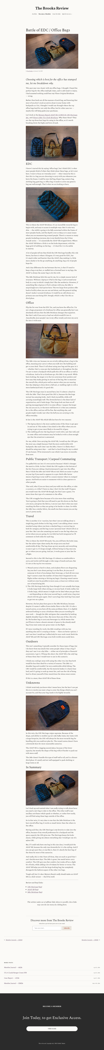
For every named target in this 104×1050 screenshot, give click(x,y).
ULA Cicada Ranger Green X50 (15, 973)
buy (40, 887)
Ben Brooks (30, 71)
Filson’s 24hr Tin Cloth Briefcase (45, 117)
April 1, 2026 (97, 978)
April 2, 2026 (97, 973)
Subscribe (67, 928)
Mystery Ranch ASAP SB (47, 115)
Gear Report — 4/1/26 (11, 978)
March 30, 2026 (96, 983)
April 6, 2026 (97, 967)
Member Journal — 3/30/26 (13, 983)
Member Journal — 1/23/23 (14, 940)
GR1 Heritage (32, 887)
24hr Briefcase (32, 892)
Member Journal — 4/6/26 (13, 967)
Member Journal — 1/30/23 (90, 940)
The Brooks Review (52, 8)
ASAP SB (31, 889)
